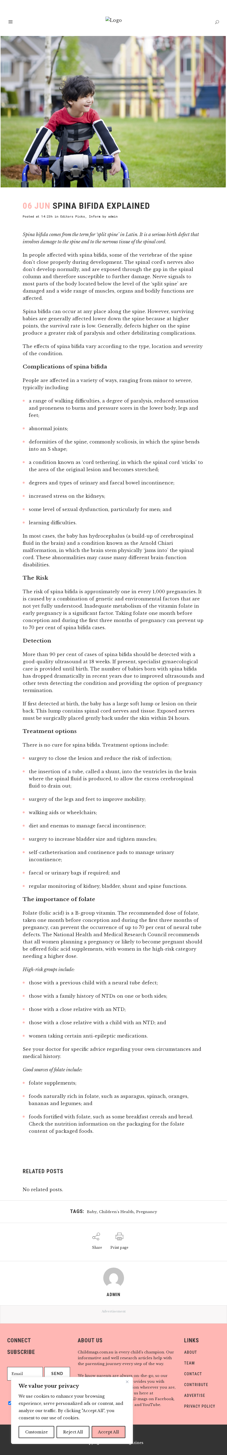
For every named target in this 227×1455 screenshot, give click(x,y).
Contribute (196, 1384)
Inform (94, 216)
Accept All (108, 1432)
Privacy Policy (199, 1406)
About (190, 1352)
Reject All (73, 1432)
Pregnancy (146, 1211)
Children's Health (116, 1211)
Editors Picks (72, 216)
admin (113, 216)
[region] (72, 1410)
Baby (92, 1211)
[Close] (127, 1381)
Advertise (194, 1395)
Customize (36, 1432)
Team (189, 1363)
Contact (193, 1374)
